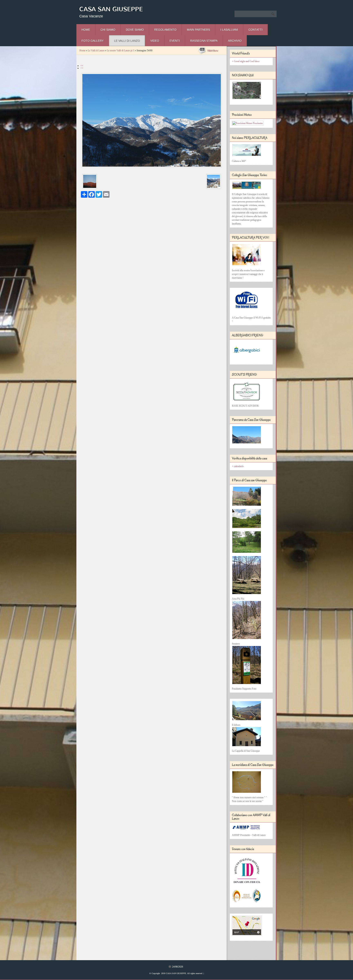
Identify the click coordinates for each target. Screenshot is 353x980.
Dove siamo (135, 29)
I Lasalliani (229, 29)
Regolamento (165, 29)
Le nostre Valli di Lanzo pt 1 (120, 50)
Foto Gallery (93, 40)
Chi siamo (108, 29)
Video (154, 40)
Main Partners (198, 29)
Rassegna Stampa (204, 40)
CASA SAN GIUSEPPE (111, 9)
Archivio (235, 40)
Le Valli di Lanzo (127, 40)
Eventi (175, 40)
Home (86, 29)
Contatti (255, 29)
